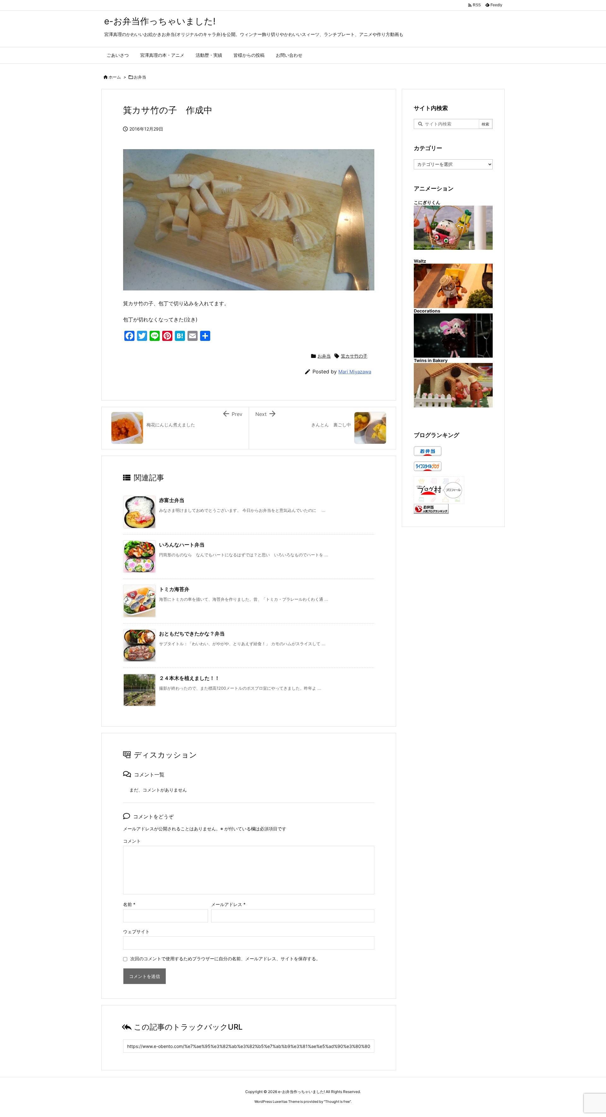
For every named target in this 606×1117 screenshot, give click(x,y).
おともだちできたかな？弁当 (192, 633)
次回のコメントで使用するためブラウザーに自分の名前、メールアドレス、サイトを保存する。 (225, 958)
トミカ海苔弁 (174, 589)
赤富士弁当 (171, 500)
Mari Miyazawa (354, 372)
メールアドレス (228, 904)
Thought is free (337, 1101)
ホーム (115, 76)
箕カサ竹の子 (354, 356)
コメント (132, 841)
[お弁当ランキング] (431, 508)
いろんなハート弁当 (182, 544)
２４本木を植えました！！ (189, 678)
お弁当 (140, 76)
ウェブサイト (136, 931)
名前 (129, 904)
